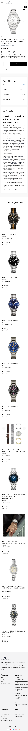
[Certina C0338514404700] (14, 307)
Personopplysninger (19, 716)
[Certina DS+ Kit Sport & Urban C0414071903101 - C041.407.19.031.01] (14, 436)
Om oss (2, 712)
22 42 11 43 (19, 677)
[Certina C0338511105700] (14, 264)
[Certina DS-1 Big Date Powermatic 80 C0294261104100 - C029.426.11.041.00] (14, 481)
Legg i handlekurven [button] (18, 63)
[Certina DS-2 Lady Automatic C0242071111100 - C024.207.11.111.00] (14, 572)
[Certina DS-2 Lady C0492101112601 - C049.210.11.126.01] (14, 617)
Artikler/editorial (5, 714)
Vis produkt (5, 244)
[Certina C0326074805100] (14, 221)
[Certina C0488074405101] (14, 393)
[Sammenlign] (23, 2)
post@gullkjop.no (18, 690)
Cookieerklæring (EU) (19, 714)
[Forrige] (3, 428)
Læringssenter (4, 718)
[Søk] (25, 7)
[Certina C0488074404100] (14, 350)
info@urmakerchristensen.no (21, 681)
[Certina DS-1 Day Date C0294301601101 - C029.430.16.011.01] (14, 527)
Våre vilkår (17, 712)
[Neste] (24, 428)
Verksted (3, 716)
